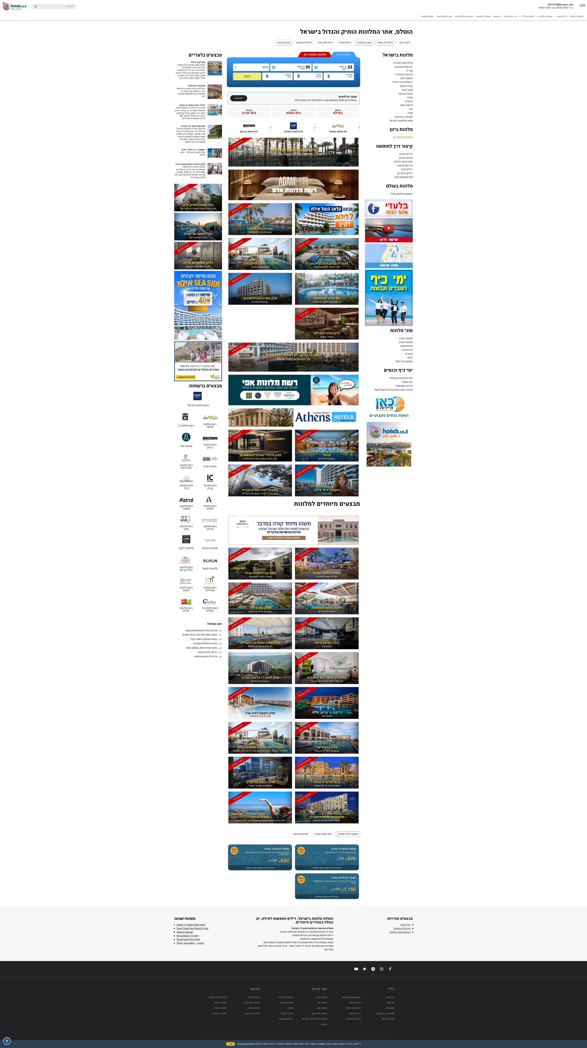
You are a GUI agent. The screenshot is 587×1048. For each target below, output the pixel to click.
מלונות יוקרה (406, 338)
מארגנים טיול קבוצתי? (401, 378)
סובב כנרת (407, 90)
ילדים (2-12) (318, 76)
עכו (411, 109)
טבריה (409, 71)
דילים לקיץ (404, 42)
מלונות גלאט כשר (319, 1013)
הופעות (324, 1024)
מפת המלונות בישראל (401, 121)
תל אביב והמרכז (404, 74)
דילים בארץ (562, 16)
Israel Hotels (427, 16)
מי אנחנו (497, 16)
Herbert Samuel (185, 932)
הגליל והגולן (406, 86)
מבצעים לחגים (545, 16)
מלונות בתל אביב (252, 1013)
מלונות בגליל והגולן (217, 997)
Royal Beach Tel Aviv (188, 936)
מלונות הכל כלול (404, 361)
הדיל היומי (405, 925)
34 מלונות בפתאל (344, 129)
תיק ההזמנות (355, 1002)
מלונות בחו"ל (528, 16)
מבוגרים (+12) (350, 76)
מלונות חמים (284, 42)
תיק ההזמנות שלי (444, 16)
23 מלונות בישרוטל (299, 129)
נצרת (410, 113)
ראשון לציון (407, 78)
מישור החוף (406, 105)
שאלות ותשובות (483, 16)
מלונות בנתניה (220, 1008)
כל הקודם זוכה (405, 165)
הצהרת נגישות (388, 1018)
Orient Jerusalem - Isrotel (190, 943)
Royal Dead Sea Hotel (188, 939)
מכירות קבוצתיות (402, 928)
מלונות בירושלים (219, 1013)
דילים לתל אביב (325, 42)
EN (581, 5)
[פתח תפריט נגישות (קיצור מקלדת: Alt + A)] (7, 1041)
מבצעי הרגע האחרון (348, 834)
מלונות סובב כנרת (252, 1002)
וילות (410, 358)
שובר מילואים (364, 42)
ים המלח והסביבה (403, 67)
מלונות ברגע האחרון (385, 1013)
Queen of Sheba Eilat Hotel (191, 925)
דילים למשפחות (286, 1018)
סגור (230, 1044)
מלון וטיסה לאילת (403, 162)
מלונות (338, 112)
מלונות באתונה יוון (403, 137)
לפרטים (239, 98)
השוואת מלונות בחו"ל (401, 194)
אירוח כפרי (407, 350)
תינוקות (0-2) (288, 76)
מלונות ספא (406, 346)
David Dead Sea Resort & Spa (192, 928)
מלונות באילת (253, 997)
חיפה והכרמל (406, 94)
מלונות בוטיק (406, 158)
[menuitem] (576, 16)
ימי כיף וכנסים (510, 16)
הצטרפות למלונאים (464, 16)
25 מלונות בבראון (255, 129)
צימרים (409, 354)
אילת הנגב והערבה (403, 63)
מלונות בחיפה (254, 1008)
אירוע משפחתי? (404, 386)
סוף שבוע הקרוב (323, 834)
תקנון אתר (389, 1008)
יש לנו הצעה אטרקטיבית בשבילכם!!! (394, 390)
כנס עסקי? (407, 382)
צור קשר (390, 1002)
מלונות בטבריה (219, 1002)
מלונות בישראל (576, 16)
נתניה (410, 97)
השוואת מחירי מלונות (399, 932)
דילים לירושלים (304, 42)
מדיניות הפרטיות (353, 1018)
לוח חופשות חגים (404, 177)
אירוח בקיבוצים (287, 1002)
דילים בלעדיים (405, 173)
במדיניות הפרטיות (245, 1044)
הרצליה (409, 101)
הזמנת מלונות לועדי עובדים (315, 1018)
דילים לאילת (345, 42)
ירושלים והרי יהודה (402, 82)
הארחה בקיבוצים (404, 117)
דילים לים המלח (385, 42)
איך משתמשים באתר (351, 997)
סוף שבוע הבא (300, 834)
